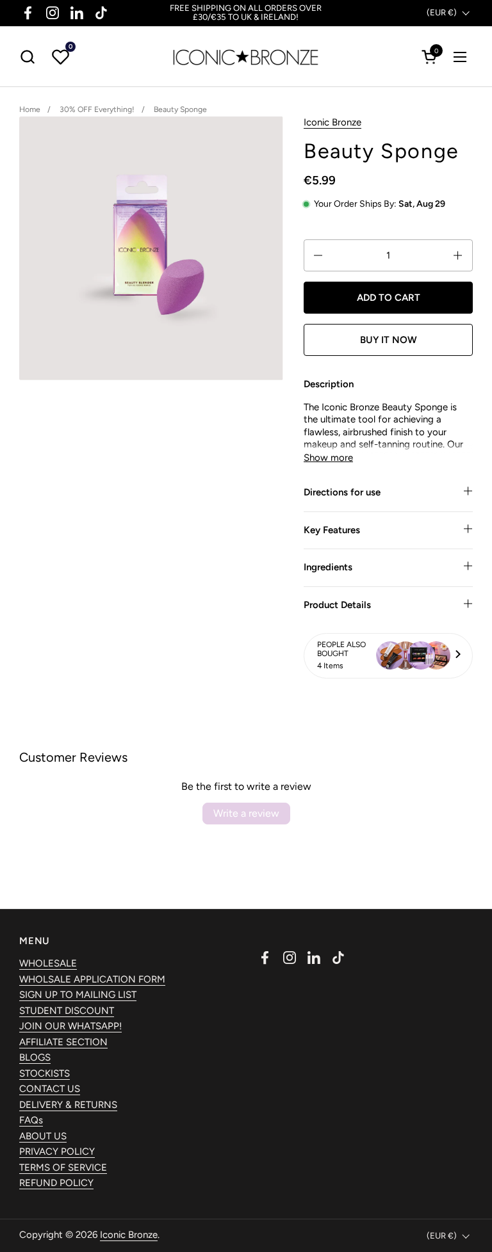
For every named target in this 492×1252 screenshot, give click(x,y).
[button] (27, 57)
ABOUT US (43, 1136)
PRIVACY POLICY (57, 1151)
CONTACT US (49, 1089)
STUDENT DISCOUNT (66, 1010)
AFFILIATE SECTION (63, 1042)
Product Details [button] (337, 605)
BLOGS (35, 1057)
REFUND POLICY (56, 1183)
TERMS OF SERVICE (63, 1167)
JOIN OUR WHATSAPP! (70, 1026)
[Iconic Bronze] (246, 56)
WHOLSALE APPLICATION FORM (92, 979)
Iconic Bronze (332, 122)
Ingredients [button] (328, 567)
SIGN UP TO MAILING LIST (77, 994)
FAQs (31, 1120)
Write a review (246, 813)
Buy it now (388, 340)
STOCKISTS (44, 1073)
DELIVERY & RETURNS (68, 1105)
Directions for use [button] (342, 492)
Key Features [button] (332, 530)
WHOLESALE (48, 963)
